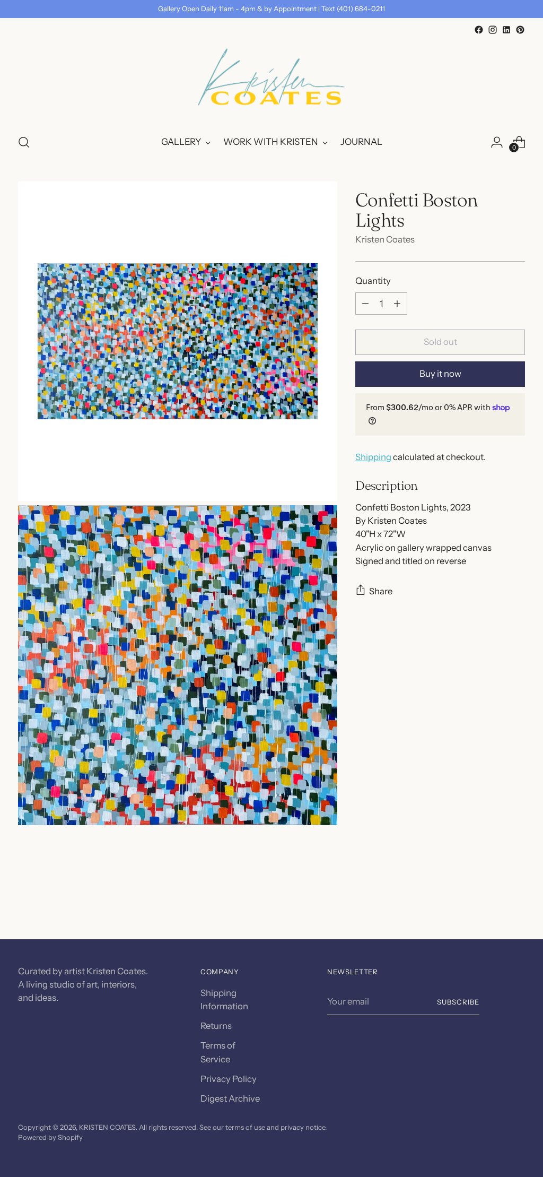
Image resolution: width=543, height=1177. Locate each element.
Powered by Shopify (50, 1137)
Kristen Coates (385, 239)
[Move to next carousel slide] (516, 903)
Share (380, 591)
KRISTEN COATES (107, 1127)
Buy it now (440, 373)
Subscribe (458, 1002)
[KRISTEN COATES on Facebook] (479, 29)
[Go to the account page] (496, 142)
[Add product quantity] (397, 303)
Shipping (373, 457)
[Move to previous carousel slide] (492, 903)
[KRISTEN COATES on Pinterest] (520, 29)
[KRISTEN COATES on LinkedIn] (506, 29)
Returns (216, 1025)
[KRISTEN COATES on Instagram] (492, 29)
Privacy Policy (228, 1079)
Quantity (373, 280)
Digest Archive (230, 1098)
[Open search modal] (23, 142)
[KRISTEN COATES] (271, 80)
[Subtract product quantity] (365, 303)
